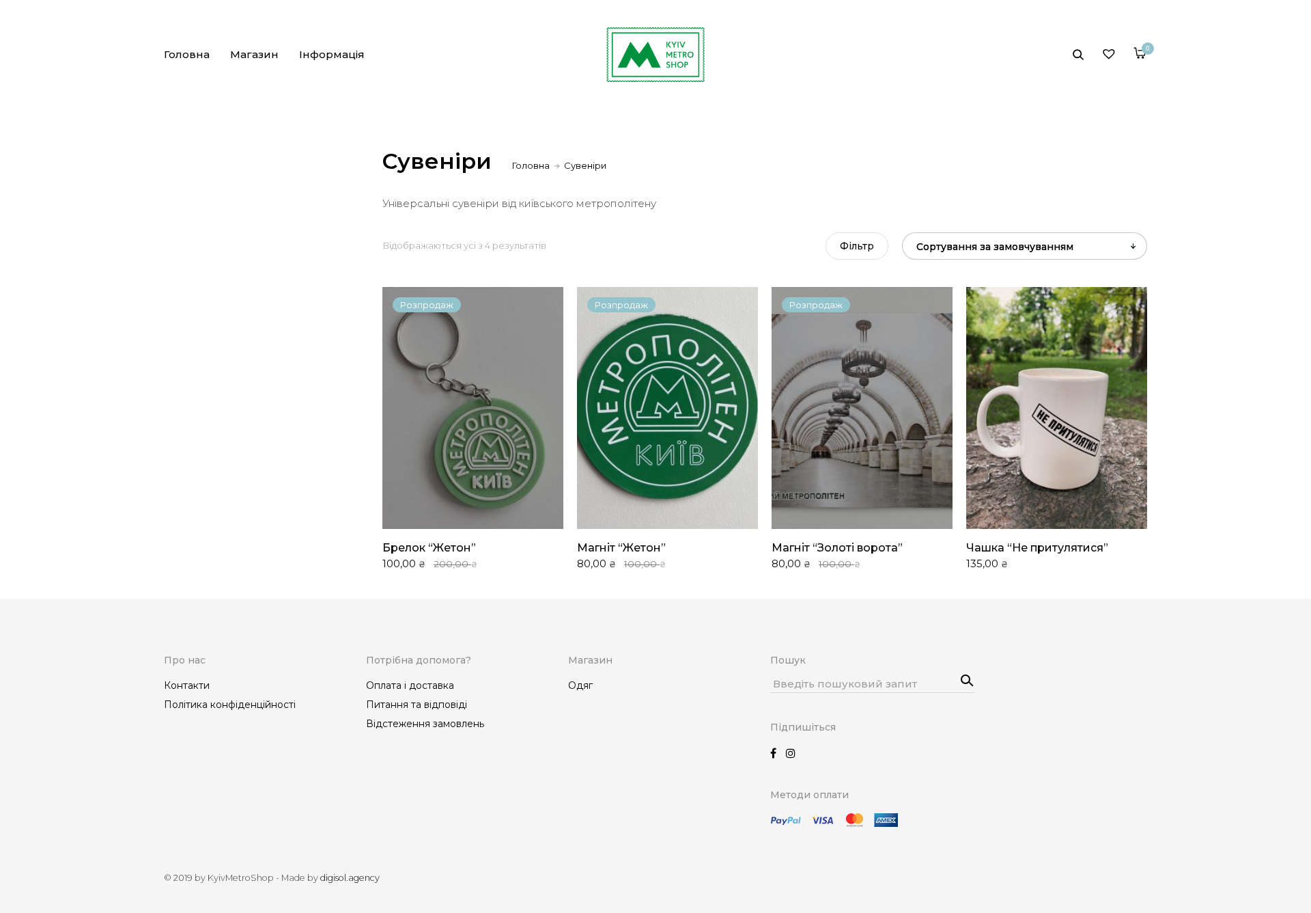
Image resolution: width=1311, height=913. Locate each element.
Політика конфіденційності (230, 704)
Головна (187, 54)
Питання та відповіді (416, 704)
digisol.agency (350, 878)
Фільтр (857, 246)
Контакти (187, 685)
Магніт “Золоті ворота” (837, 547)
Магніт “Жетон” (621, 547)
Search (961, 675)
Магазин (254, 54)
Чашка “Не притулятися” (1037, 547)
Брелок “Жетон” (429, 547)
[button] (982, 308)
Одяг (580, 685)
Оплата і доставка (410, 685)
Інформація (332, 54)
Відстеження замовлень (425, 724)
